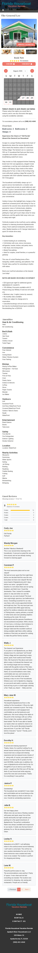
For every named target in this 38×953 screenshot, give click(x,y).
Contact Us (19, 921)
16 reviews (24, 61)
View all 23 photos (26, 44)
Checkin (9, 64)
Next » (27, 889)
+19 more (31, 52)
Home (19, 914)
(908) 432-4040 (30, 121)
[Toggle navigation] (3, 10)
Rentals (19, 918)
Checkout (26, 64)
